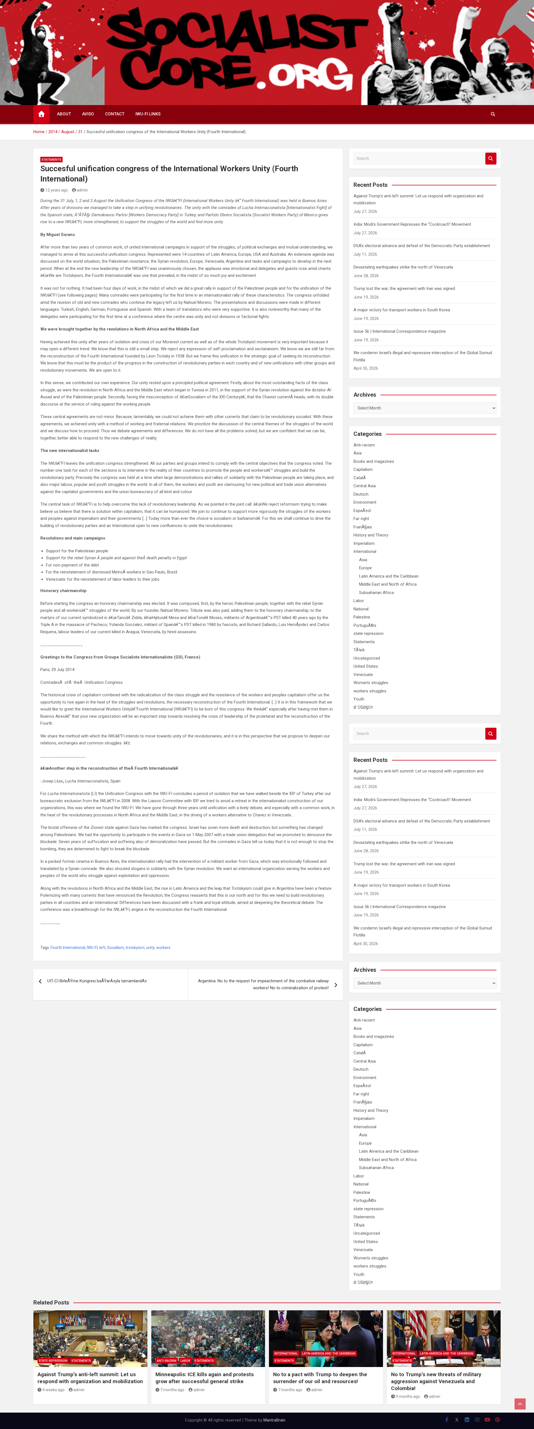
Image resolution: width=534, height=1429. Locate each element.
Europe (365, 567)
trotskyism (135, 947)
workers (163, 947)
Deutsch (361, 494)
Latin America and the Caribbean (389, 576)
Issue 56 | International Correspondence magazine (399, 331)
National (361, 609)
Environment (364, 502)
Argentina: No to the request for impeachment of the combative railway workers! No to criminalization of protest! (263, 984)
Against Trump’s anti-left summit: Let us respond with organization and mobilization (90, 1378)
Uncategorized (366, 658)
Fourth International (68, 947)
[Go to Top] (520, 1404)
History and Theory (370, 535)
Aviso (88, 113)
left (102, 947)
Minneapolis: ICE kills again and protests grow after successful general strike (204, 1378)
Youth (358, 699)
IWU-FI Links (147, 113)
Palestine (361, 617)
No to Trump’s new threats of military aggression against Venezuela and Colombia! (436, 1381)
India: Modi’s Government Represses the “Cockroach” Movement (412, 224)
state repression (368, 633)
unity (150, 947)
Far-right (361, 518)
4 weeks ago (54, 1390)
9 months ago (408, 1396)
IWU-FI (92, 947)
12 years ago (56, 190)
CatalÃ (360, 477)
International (364, 551)
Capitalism (363, 469)
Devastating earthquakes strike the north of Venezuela (403, 267)
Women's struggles (370, 682)
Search (490, 159)
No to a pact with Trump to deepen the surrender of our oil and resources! (320, 1378)
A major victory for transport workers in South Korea (401, 309)
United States (365, 666)
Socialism (115, 947)
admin (82, 190)
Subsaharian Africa (376, 592)
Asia (357, 453)
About (64, 113)
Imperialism (364, 543)
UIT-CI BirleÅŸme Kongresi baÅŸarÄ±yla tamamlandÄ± (97, 980)
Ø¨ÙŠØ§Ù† (363, 707)
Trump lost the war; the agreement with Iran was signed (404, 288)
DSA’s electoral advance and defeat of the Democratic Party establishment (421, 245)
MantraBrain (274, 1420)
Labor (358, 600)
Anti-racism (364, 445)
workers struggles (369, 691)
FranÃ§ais (362, 527)
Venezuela (363, 674)
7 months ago (172, 1390)
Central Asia (364, 485)
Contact (114, 113)
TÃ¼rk (359, 649)
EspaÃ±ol (362, 510)
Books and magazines (373, 461)
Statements (51, 159)
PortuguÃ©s (364, 625)
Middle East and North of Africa (388, 584)
